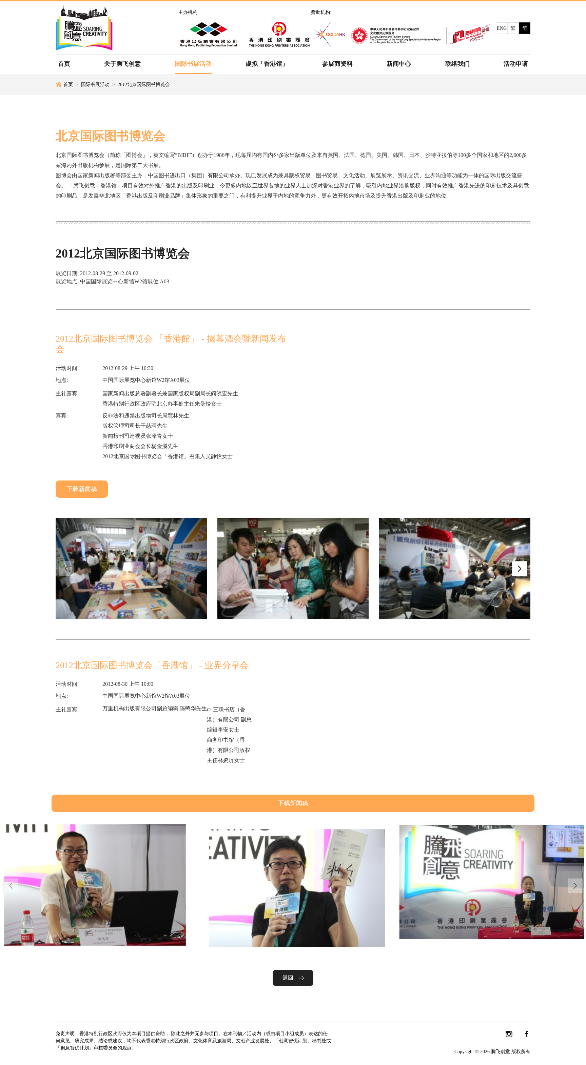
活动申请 (516, 63)
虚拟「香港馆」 (267, 63)
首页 (64, 63)
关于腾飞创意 (122, 63)
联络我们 (457, 63)
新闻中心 (399, 63)
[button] (519, 568)
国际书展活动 (193, 63)
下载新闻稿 (81, 489)
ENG (502, 28)
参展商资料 (337, 63)
